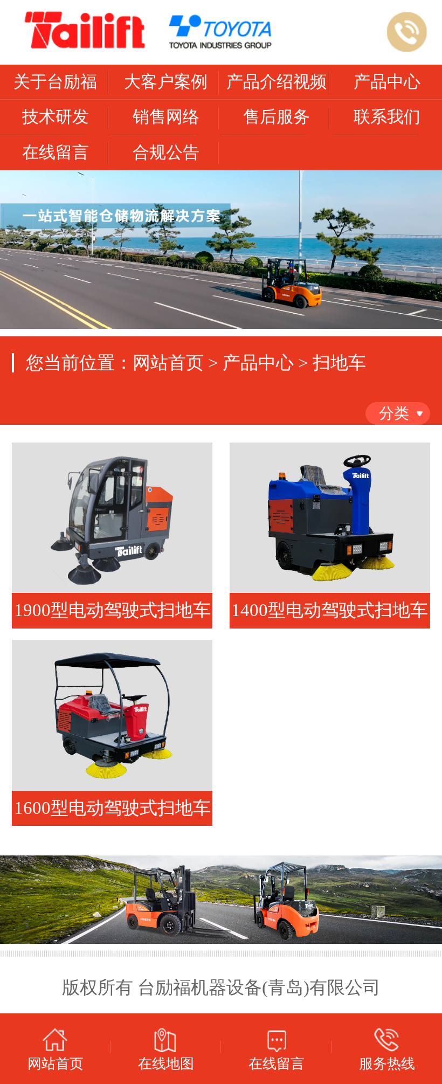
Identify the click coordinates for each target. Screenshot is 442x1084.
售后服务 (276, 117)
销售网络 (166, 117)
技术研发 (55, 117)
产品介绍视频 (276, 82)
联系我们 (387, 117)
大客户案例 (166, 82)
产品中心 (387, 82)
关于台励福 (55, 82)
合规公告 (166, 152)
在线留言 (55, 152)
